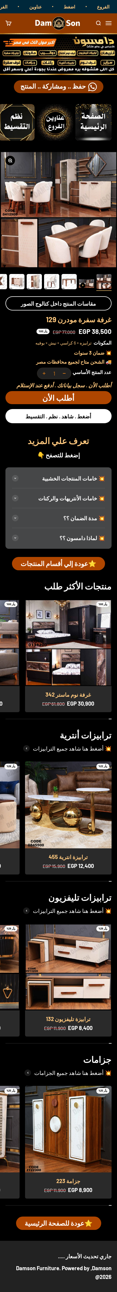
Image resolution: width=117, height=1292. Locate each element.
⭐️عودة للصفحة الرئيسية (59, 1223)
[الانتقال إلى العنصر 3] (69, 282)
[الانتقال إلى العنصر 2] (86, 284)
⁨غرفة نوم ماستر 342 (68, 694)
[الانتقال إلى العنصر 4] (51, 282)
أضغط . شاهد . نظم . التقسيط (58, 416)
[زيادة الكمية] (44, 373)
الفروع (12, 6)
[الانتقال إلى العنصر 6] (16, 282)
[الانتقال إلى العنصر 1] (104, 282)
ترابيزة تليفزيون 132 (68, 1019)
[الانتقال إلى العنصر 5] (34, 282)
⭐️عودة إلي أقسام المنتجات (58, 563)
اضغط (80, 6)
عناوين (46, 6)
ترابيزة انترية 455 (68, 857)
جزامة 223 (68, 1181)
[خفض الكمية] (64, 373)
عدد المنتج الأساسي (92, 372)
